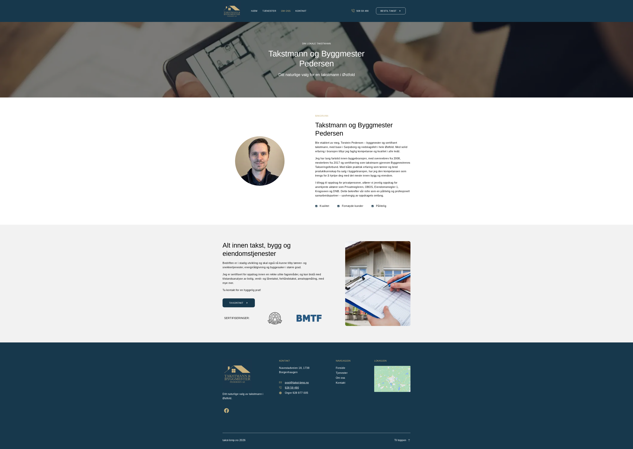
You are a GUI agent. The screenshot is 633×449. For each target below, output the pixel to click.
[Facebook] (226, 411)
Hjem (254, 11)
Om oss (286, 11)
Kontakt (300, 11)
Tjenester (269, 11)
